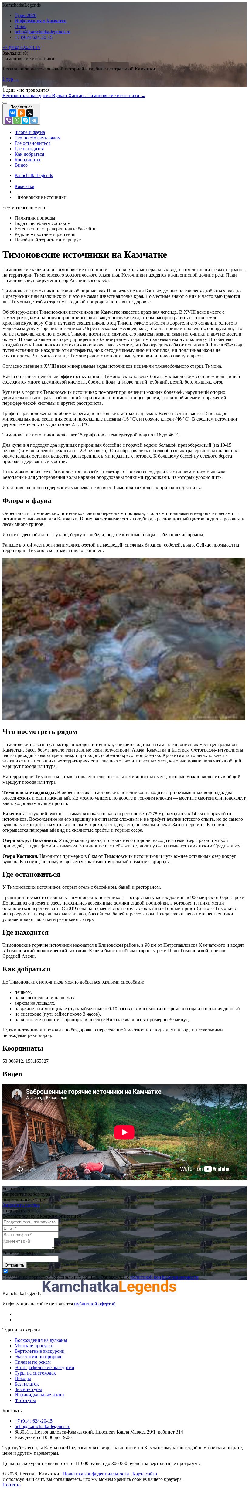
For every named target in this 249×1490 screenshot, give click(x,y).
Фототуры (25, 1400)
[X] (29, 113)
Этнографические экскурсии (44, 1367)
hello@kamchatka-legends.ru (42, 31)
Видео (21, 165)
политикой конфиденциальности (164, 1277)
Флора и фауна (30, 132)
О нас (20, 26)
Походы (23, 1378)
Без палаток (27, 1383)
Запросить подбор (21, 1205)
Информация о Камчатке (40, 20)
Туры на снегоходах (35, 1373)
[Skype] (25, 120)
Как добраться (29, 154)
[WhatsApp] (17, 120)
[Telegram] (34, 120)
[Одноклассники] (21, 113)
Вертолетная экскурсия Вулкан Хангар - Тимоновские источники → (73, 95)
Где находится (29, 148)
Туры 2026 (25, 15)
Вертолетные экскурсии (40, 1351)
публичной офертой (95, 1303)
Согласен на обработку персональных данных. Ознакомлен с (100, 1277)
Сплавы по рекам (33, 1362)
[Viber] (8, 120)
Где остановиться (32, 143)
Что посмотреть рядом (38, 137)
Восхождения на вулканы (41, 1340)
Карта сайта (144, 1473)
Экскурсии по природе (38, 1356)
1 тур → (10, 79)
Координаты (27, 159)
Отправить (14, 1265)
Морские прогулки (34, 1345)
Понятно (11, 1484)
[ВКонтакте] (12, 113)
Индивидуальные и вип (39, 1394)
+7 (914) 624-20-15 (34, 37)
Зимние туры (28, 1389)
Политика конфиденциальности (96, 1473)
